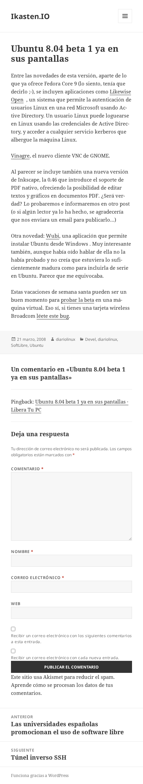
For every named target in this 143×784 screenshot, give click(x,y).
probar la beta (77, 299)
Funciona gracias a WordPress (40, 775)
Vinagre (20, 155)
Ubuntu (36, 345)
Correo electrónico (38, 577)
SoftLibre (19, 345)
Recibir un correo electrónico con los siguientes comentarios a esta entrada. (71, 638)
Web (15, 603)
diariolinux (65, 339)
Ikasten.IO (30, 16)
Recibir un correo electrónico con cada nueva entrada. (65, 658)
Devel (90, 339)
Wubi (52, 235)
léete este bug (53, 315)
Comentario (27, 469)
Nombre (22, 551)
